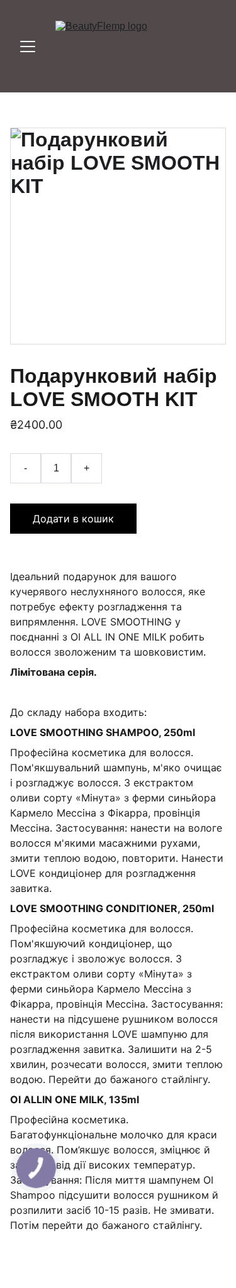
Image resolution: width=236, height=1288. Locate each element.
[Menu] (27, 46)
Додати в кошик (73, 518)
